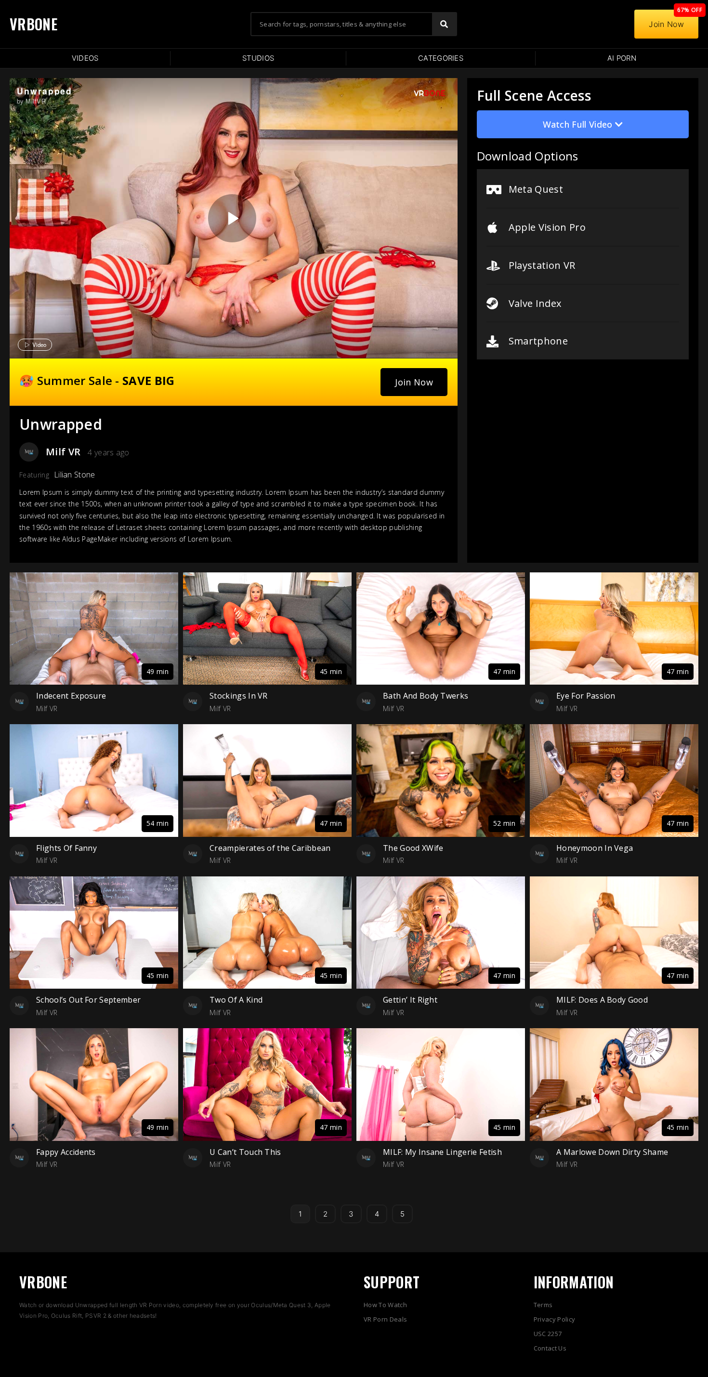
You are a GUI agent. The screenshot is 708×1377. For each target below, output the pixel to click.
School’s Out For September (88, 999)
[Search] (444, 24)
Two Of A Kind (236, 999)
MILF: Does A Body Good (602, 999)
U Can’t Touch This (245, 1152)
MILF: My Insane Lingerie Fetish (442, 1152)
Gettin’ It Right (410, 999)
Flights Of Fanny (66, 848)
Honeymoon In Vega (594, 848)
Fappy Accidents (66, 1152)
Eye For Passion (586, 695)
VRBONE (33, 24)
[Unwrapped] (232, 218)
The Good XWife (413, 848)
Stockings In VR (239, 695)
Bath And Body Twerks (425, 695)
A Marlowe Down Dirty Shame (612, 1152)
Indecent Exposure (71, 695)
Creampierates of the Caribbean (270, 848)
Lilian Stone (74, 474)
